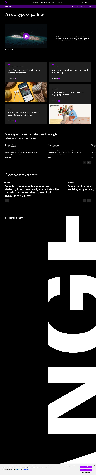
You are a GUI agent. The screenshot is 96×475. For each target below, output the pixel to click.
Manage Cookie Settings (86, 472)
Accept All (86, 466)
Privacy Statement (25, 469)
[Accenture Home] (9, 2)
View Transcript (9, 49)
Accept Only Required (86, 469)
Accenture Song (8, 6)
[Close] (94, 466)
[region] (48, 469)
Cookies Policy (18, 469)
